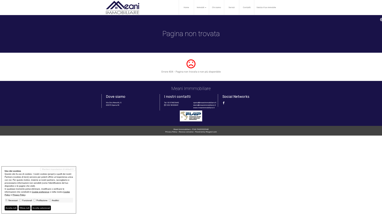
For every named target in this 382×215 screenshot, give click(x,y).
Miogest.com (211, 132)
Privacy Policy (171, 132)
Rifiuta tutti (25, 208)
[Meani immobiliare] (122, 7)
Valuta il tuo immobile (266, 7)
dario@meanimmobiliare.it (204, 105)
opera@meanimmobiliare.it (204, 103)
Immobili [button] (201, 7)
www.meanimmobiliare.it (204, 108)
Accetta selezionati (41, 208)
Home (186, 7)
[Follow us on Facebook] (223, 103)
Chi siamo (216, 7)
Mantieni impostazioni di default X (58, 169)
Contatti (247, 7)
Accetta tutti (11, 208)
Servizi (232, 7)
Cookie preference (40, 192)
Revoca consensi (186, 132)
